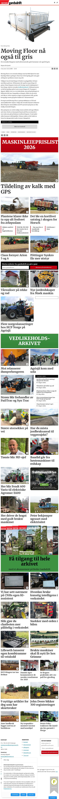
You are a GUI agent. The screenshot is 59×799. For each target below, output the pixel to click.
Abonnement (27, 745)
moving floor (31, 132)
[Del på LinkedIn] (55, 69)
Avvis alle (31, 794)
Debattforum (27, 753)
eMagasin (26, 747)
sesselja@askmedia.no (7, 756)
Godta (23, 794)
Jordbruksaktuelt (23, 87)
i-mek (3, 132)
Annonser (26, 750)
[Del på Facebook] (52, 69)
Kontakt (25, 742)
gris (8, 132)
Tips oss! (25, 755)
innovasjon (21, 132)
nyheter (13, 132)
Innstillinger (52, 797)
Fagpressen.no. (8, 788)
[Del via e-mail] (57, 69)
